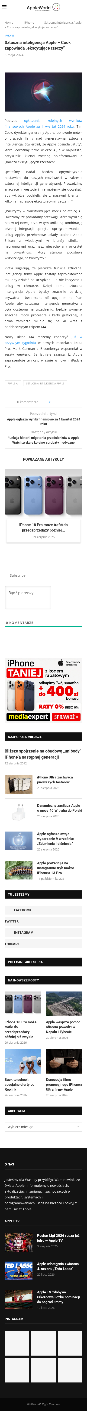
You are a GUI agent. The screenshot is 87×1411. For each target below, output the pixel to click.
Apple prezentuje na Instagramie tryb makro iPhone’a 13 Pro (55, 868)
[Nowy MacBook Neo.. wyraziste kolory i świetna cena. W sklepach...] (16, 1370)
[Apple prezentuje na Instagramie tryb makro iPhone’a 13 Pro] (18, 870)
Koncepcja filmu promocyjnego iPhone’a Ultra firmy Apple (64, 1085)
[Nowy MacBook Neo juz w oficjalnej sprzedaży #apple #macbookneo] (70, 1343)
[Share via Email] (70, 402)
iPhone (29, 22)
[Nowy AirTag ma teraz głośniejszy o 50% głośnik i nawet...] (70, 1370)
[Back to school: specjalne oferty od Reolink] (23, 1061)
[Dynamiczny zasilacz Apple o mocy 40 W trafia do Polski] (18, 812)
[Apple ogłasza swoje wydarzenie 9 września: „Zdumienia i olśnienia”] (18, 841)
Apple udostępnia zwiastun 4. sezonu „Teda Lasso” (58, 1266)
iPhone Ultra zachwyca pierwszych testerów (55, 779)
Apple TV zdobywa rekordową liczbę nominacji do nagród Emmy (58, 1297)
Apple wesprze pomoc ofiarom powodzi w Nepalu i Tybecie (63, 1027)
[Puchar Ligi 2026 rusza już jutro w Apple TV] (18, 1242)
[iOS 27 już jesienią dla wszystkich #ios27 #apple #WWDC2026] (43, 1343)
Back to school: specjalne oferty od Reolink (19, 1085)
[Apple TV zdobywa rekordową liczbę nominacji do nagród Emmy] (18, 1299)
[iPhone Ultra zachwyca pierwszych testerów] (18, 784)
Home (9, 22)
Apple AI (13, 383)
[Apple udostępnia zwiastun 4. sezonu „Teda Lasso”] (18, 1271)
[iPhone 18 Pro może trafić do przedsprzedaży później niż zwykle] (43, 495)
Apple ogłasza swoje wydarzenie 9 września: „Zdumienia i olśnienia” (55, 839)
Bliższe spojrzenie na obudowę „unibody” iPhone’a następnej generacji (43, 754)
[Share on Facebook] (58, 402)
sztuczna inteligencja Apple (45, 383)
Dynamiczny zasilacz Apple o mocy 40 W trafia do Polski (59, 808)
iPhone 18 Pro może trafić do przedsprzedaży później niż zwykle (20, 1029)
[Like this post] (53, 402)
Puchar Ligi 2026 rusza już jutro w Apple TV (58, 1238)
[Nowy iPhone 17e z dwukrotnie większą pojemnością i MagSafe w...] (43, 1370)
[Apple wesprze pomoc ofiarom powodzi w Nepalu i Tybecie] (64, 1003)
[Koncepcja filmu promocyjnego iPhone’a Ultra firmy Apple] (64, 1061)
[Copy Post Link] (64, 402)
